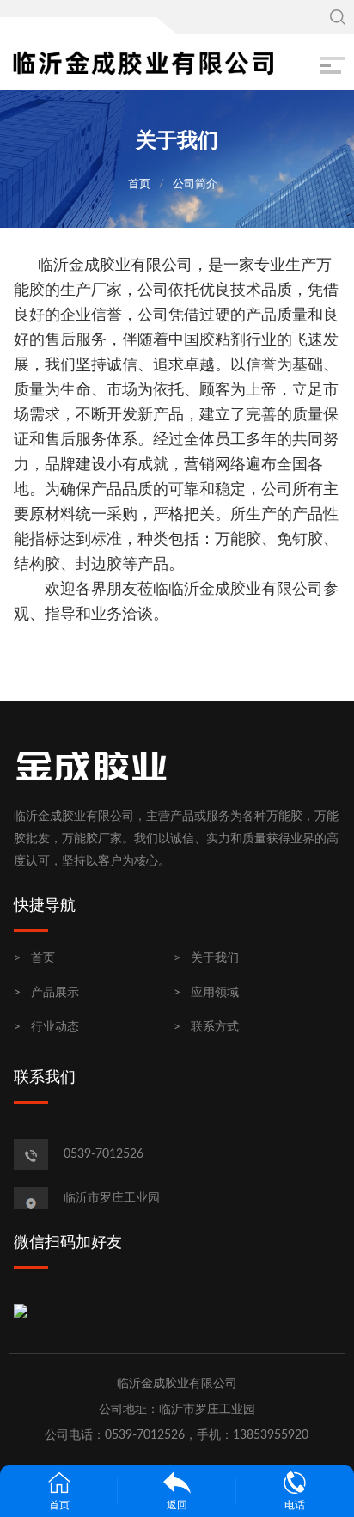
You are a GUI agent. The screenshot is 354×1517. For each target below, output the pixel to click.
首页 (139, 184)
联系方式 (215, 1027)
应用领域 (215, 993)
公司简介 (195, 184)
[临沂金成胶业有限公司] (143, 62)
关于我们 (215, 958)
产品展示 (55, 993)
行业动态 (55, 1027)
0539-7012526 (103, 1154)
